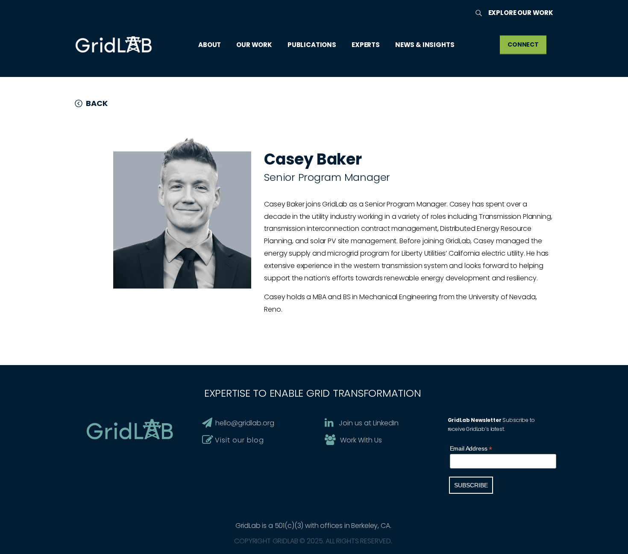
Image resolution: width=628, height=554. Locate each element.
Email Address (471, 449)
